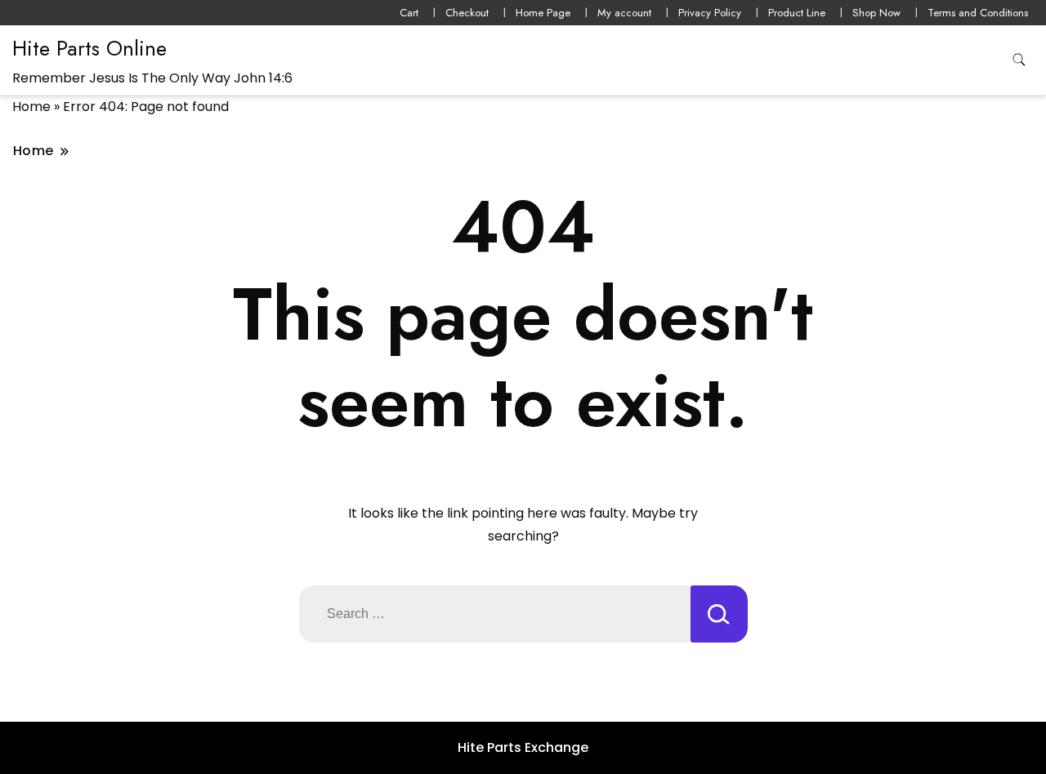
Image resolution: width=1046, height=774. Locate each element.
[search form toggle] (1019, 60)
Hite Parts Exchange (523, 747)
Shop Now (876, 12)
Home (31, 106)
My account (624, 12)
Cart (409, 12)
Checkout (467, 12)
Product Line (796, 12)
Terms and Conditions (978, 12)
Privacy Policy (709, 12)
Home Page (543, 12)
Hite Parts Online (89, 48)
